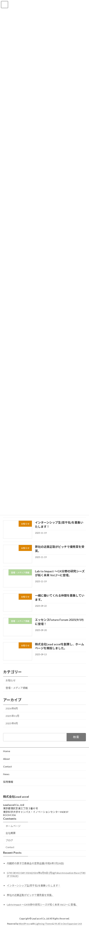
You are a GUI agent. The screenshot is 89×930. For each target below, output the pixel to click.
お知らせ (11, 680)
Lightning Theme (43, 924)
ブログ (9, 840)
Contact (7, 766)
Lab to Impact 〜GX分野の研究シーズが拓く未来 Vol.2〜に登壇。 (42, 904)
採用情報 (8, 781)
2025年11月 (12, 715)
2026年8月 (12, 708)
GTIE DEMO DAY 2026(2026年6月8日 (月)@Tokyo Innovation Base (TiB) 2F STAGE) (46, 874)
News (6, 774)
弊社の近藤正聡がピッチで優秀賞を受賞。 (30, 895)
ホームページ (13, 825)
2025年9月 (12, 723)
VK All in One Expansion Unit (68, 924)
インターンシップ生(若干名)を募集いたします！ (33, 885)
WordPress (24, 924)
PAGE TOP (83, 897)
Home (6, 751)
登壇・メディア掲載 (17, 687)
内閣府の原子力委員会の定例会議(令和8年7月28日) (35, 863)
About (6, 758)
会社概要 (11, 833)
